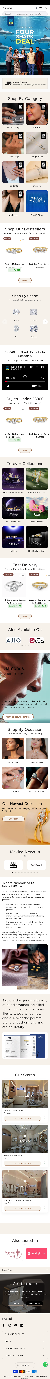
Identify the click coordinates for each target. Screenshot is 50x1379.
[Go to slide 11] (27, 872)
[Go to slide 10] (25, 872)
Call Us (15, 1303)
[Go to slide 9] (24, 872)
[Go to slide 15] (33, 872)
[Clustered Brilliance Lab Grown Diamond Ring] (14, 249)
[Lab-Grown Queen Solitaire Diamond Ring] (14, 585)
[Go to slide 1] (20, 72)
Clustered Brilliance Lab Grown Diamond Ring (14, 264)
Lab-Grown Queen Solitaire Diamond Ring (14, 600)
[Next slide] (46, 45)
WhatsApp (34, 1303)
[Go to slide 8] (22, 872)
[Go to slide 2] (22, 72)
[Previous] (4, 321)
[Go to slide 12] (28, 872)
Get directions (22, 1118)
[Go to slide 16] (34, 872)
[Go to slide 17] (36, 872)
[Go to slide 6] (19, 872)
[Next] (45, 321)
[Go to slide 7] (21, 872)
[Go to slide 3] (25, 72)
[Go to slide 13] (30, 872)
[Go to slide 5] (29, 72)
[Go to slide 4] (27, 72)
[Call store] (44, 1118)
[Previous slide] (3, 45)
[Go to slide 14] (31, 872)
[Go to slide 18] (37, 872)
